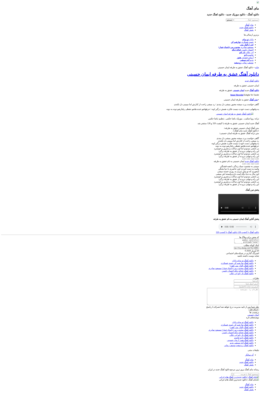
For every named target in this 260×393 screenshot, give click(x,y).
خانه (257, 67)
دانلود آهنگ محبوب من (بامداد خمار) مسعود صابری (231, 268)
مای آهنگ (249, 25)
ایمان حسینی (253, 315)
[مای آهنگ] (258, 2)
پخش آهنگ (248, 30)
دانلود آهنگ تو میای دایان (242, 260)
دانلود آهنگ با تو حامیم (243, 338)
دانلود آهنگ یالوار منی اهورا (241, 266)
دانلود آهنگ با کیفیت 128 (248, 232)
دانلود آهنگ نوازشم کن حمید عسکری (237, 263)
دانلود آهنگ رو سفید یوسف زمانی (238, 345)
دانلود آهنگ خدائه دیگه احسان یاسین (237, 271)
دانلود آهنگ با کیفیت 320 (226, 232)
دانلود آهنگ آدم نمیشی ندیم (241, 343)
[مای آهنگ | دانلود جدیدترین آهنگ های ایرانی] (239, 377)
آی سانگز (249, 355)
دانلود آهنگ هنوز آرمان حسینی (240, 340)
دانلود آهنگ (254, 90)
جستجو (229, 20)
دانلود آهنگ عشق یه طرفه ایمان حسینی (223, 74)
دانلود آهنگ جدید (246, 27)
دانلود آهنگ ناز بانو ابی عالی (241, 273)
